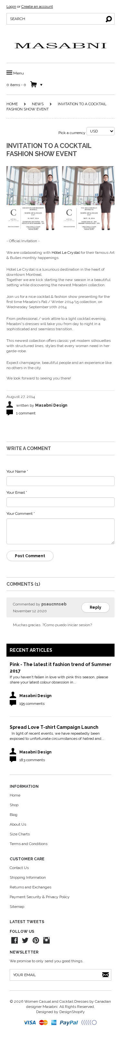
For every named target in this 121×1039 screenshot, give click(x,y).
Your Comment (20, 513)
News (38, 104)
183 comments (32, 760)
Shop (14, 805)
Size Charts (20, 834)
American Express (54, 1023)
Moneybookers (89, 1023)
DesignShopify (72, 1012)
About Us (18, 824)
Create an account (37, 6)
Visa (30, 1023)
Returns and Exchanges (30, 887)
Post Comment (30, 556)
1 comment (25, 413)
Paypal (69, 1023)
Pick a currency (72, 132)
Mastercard (43, 1023)
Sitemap (17, 906)
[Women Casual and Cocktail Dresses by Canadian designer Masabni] (60, 45)
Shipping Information (28, 877)
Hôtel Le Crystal (66, 252)
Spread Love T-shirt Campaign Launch (54, 727)
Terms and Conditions (28, 843)
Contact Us (19, 867)
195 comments (32, 703)
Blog (13, 814)
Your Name (17, 471)
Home (12, 104)
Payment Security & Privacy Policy (40, 897)
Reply (95, 607)
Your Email (16, 492)
